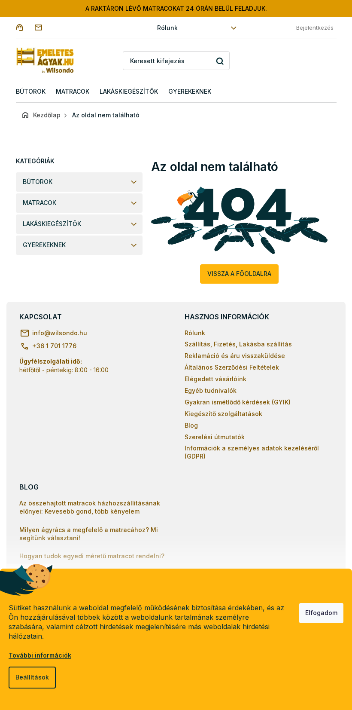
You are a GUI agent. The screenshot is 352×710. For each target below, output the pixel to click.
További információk (40, 655)
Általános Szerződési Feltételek (232, 367)
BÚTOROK (37, 181)
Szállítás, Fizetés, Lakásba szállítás (238, 344)
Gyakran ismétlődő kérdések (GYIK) (238, 402)
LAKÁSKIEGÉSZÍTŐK (52, 223)
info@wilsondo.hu (59, 333)
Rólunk (167, 27)
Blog (191, 425)
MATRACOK (39, 202)
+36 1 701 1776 (54, 345)
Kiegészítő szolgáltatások (223, 413)
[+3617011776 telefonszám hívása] (25, 27)
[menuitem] (31, 91)
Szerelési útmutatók (215, 437)
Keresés (220, 60)
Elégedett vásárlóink (215, 379)
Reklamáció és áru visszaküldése (235, 355)
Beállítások (32, 677)
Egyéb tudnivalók (211, 390)
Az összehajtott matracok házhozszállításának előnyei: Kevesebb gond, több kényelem (89, 507)
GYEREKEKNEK (44, 244)
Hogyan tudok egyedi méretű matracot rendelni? (91, 556)
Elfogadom (321, 612)
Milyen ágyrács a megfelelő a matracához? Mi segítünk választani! (88, 534)
